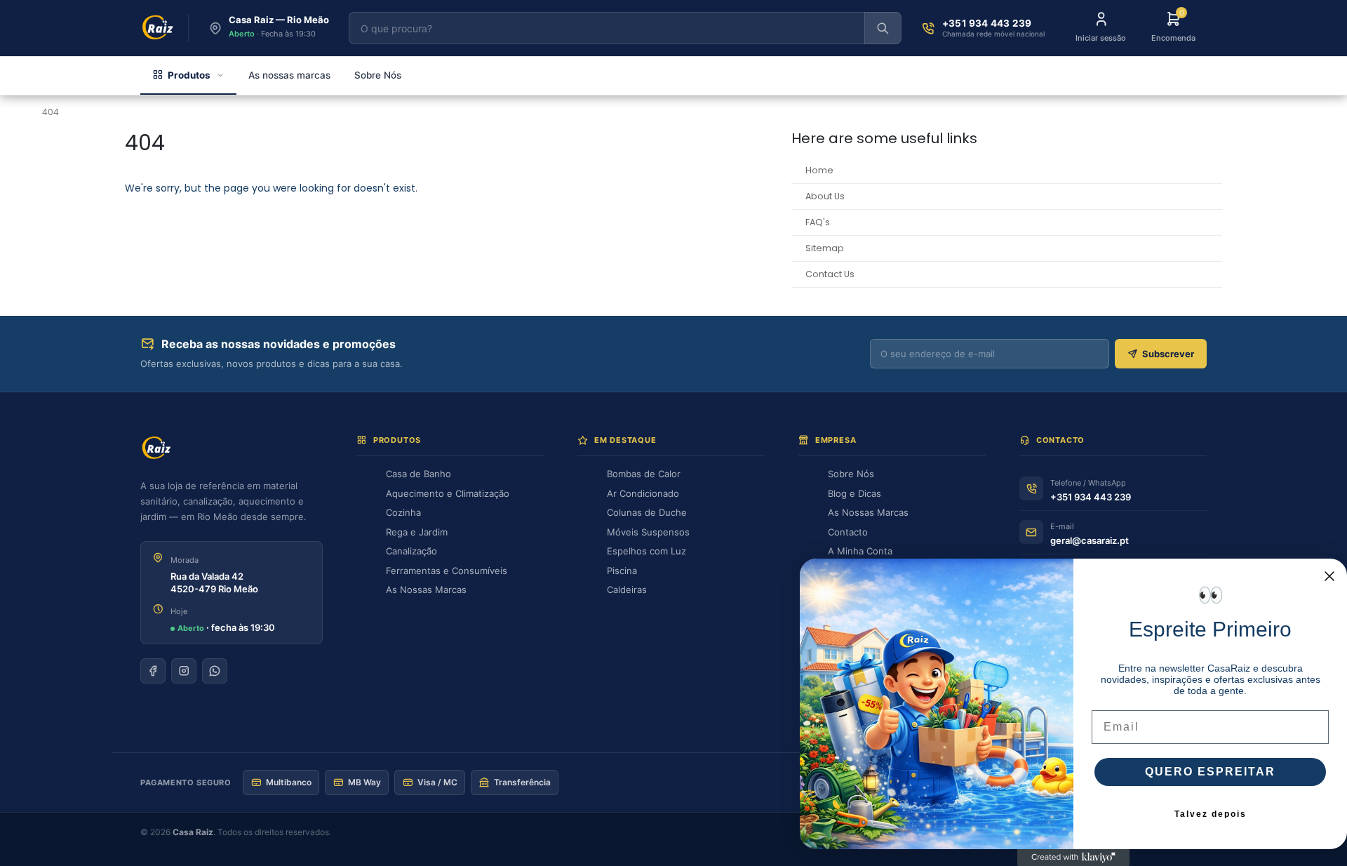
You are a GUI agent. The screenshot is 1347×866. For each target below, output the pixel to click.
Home (819, 170)
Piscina (622, 570)
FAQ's (817, 222)
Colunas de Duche (647, 512)
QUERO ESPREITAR (1210, 772)
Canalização (411, 551)
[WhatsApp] (214, 671)
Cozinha (403, 512)
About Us (825, 196)
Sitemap (824, 248)
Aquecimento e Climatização (447, 493)
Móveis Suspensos (648, 532)
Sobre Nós (377, 75)
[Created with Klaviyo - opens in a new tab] (1073, 857)
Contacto (848, 532)
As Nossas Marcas (426, 589)
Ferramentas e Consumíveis (446, 570)
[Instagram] (183, 671)
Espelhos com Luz (646, 551)
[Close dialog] (1329, 576)
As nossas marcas (289, 75)
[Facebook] (153, 671)
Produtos (189, 75)
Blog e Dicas (854, 493)
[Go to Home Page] (18, 112)
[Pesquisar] (882, 28)
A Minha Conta (860, 551)
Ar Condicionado (643, 493)
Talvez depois (1210, 814)
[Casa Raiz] (158, 28)
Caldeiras (627, 589)
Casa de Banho (418, 473)
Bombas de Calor (644, 473)
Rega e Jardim (417, 532)
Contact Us (830, 274)
